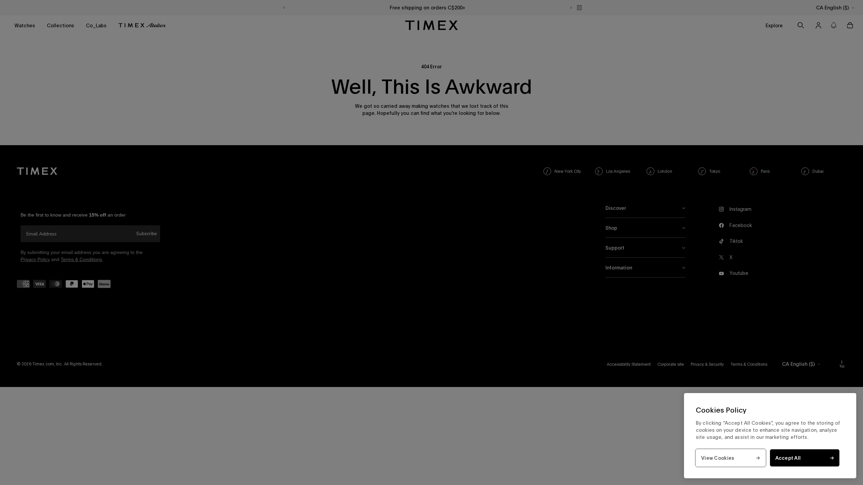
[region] (770, 435)
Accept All (788, 458)
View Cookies (717, 458)
